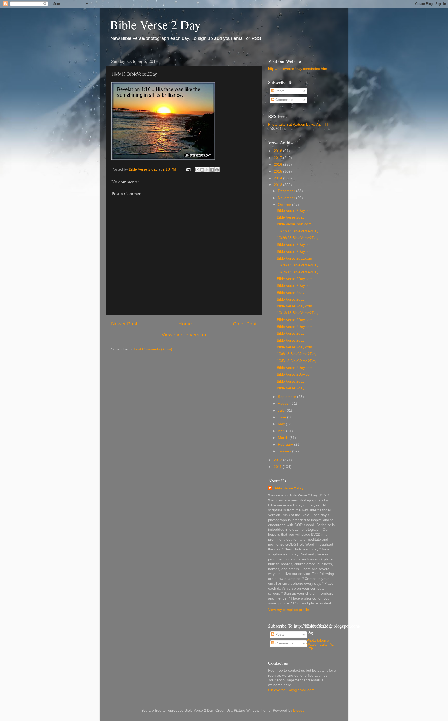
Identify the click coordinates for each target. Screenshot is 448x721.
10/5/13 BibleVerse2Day (296, 361)
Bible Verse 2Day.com (295, 211)
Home (185, 324)
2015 (278, 171)
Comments (283, 100)
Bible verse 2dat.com (294, 224)
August (284, 403)
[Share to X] (207, 169)
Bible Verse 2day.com (294, 258)
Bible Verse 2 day (288, 488)
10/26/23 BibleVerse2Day (297, 238)
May (282, 424)
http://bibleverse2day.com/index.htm (297, 69)
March (283, 438)
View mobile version (184, 334)
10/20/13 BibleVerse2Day (297, 265)
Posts (279, 91)
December (287, 191)
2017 (278, 158)
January (285, 451)
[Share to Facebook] (212, 169)
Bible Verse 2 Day (155, 24)
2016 (278, 164)
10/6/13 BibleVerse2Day (296, 354)
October (285, 205)
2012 (278, 460)
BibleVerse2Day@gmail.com (291, 690)
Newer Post (124, 324)
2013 (278, 185)
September (287, 397)
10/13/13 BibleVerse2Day (297, 313)
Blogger (299, 710)
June (282, 417)
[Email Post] (188, 169)
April (282, 431)
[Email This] (197, 169)
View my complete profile (288, 610)
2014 (278, 178)
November (287, 198)
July (281, 410)
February (286, 444)
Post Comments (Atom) (153, 349)
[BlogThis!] (202, 169)
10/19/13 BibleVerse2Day (297, 272)
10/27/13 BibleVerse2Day (297, 231)
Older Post (244, 324)
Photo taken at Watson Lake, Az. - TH (299, 124)
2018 (278, 151)
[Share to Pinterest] (217, 169)
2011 (278, 467)
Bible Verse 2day (290, 217)
